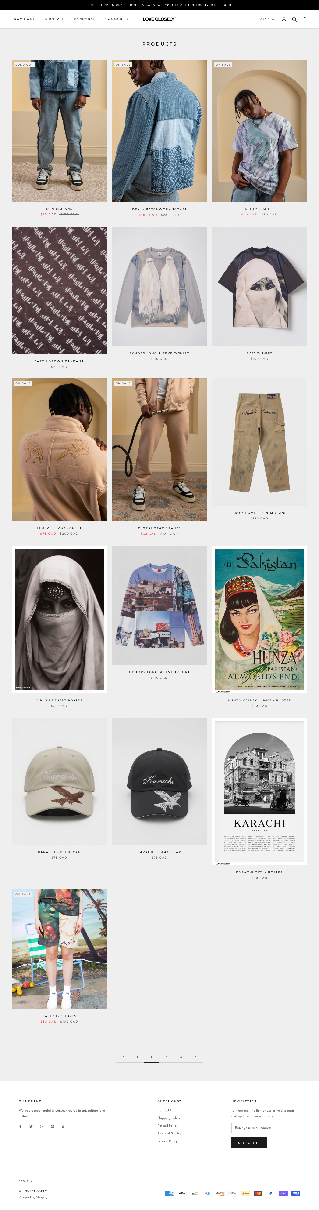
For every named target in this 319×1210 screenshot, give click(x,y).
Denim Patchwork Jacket (159, 209)
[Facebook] (20, 1126)
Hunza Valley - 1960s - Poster (259, 700)
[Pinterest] (52, 1126)
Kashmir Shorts (60, 1016)
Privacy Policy (167, 1141)
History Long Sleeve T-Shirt (159, 672)
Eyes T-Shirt (260, 353)
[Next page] (196, 1057)
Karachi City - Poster (259, 872)
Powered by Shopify (33, 1197)
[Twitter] (31, 1126)
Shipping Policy (168, 1118)
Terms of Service (169, 1133)
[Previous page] (123, 1057)
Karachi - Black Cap (160, 852)
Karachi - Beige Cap (59, 852)
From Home (23, 19)
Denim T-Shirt (259, 209)
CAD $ (265, 19)
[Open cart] (305, 19)
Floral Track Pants (159, 528)
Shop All (54, 19)
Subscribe (249, 1142)
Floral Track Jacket (59, 528)
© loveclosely (33, 1191)
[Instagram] (41, 1126)
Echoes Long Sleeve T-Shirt (159, 353)
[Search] (294, 19)
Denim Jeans (59, 209)
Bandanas (85, 19)
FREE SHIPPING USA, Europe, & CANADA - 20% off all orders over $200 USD (159, 5)
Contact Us (165, 1110)
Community (117, 19)
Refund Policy (167, 1126)
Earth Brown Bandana (59, 361)
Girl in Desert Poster (59, 700)
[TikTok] (63, 1126)
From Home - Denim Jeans (260, 512)
